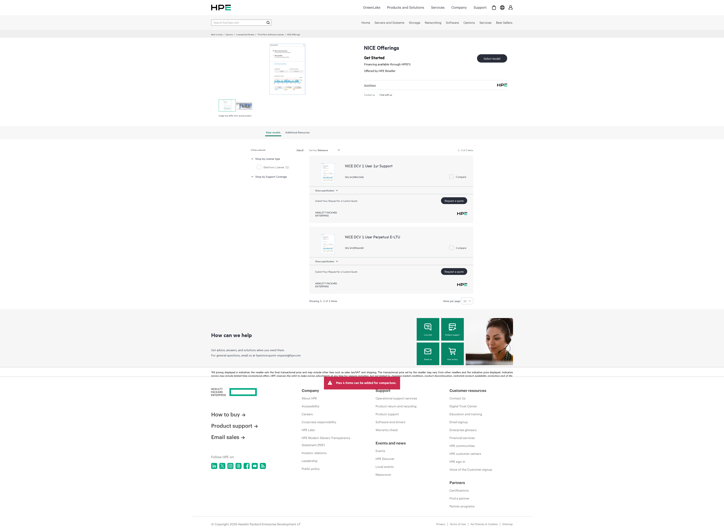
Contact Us (457, 398)
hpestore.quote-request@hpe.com (278, 355)
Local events (385, 467)
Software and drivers (390, 422)
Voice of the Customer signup (470, 469)
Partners (457, 482)
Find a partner (459, 498)
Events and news (391, 443)
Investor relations (314, 453)
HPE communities (462, 446)
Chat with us (386, 94)
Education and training (465, 414)
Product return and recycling (396, 406)
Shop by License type (267, 158)
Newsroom (383, 474)
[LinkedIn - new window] (214, 466)
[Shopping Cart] (494, 7)
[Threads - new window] (238, 466)
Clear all (300, 149)
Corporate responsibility (319, 422)
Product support (452, 334)
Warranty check (387, 430)
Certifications (459, 490)
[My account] (510, 7)
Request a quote (454, 200)
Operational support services (396, 398)
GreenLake (371, 7)
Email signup (458, 422)
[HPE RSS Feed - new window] (263, 466)
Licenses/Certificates (245, 34)
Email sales (225, 437)
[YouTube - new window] (255, 466)
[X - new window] (222, 466)
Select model (492, 58)
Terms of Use (458, 524)
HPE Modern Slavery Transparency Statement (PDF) (326, 441)
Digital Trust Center (463, 406)
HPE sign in (457, 461)
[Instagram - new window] (230, 466)
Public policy (311, 469)
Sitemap (507, 524)
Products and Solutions (405, 7)
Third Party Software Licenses (270, 34)
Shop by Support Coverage (271, 176)
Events (380, 451)
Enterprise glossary (463, 430)
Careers (307, 414)
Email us (428, 359)
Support (480, 7)
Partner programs (462, 506)
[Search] (268, 23)
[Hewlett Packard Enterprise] (221, 7)
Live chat (428, 334)
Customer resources (467, 390)
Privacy (440, 524)
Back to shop (216, 34)
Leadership (310, 461)
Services (438, 7)
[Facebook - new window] (247, 466)
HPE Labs (308, 430)
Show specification (324, 190)
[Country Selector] (502, 7)
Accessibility (310, 406)
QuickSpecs (370, 85)
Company (459, 7)
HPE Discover (385, 459)
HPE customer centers (465, 454)
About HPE (309, 398)
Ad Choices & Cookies (484, 524)
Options (229, 34)
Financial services (462, 438)
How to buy (452, 359)
